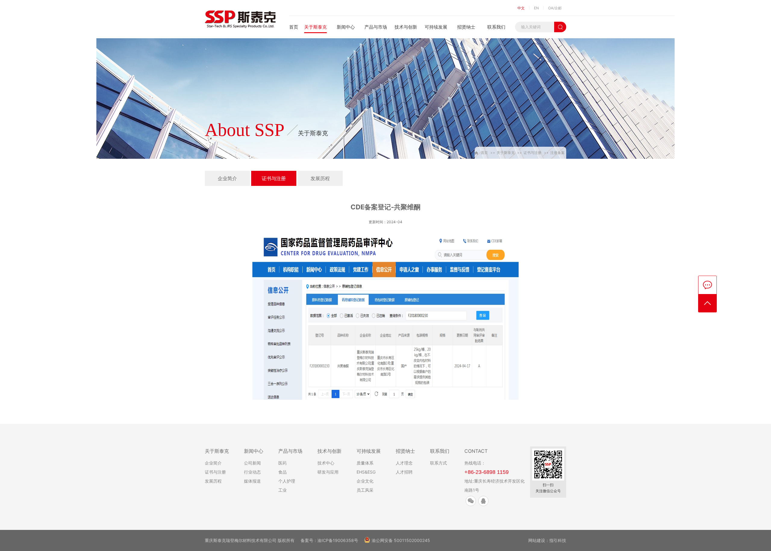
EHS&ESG (366, 471)
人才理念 (404, 462)
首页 (293, 27)
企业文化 (365, 481)
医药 (282, 462)
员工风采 (365, 490)
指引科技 (557, 540)
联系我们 (496, 27)
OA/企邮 (555, 8)
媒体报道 (252, 481)
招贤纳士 (466, 27)
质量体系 (365, 462)
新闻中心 (346, 27)
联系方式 (438, 462)
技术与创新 (406, 27)
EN (536, 8)
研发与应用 (328, 471)
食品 (282, 471)
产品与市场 (375, 27)
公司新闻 (252, 462)
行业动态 (252, 471)
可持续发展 (436, 27)
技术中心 (325, 462)
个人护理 (286, 481)
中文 (521, 8)
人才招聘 (404, 471)
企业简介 (227, 178)
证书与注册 (532, 152)
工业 (282, 490)
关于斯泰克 (315, 27)
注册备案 (557, 152)
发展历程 (320, 178)
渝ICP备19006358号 (337, 540)
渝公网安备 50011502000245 (401, 540)
